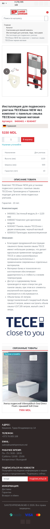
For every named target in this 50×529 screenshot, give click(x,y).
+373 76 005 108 (10, 436)
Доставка (6, 489)
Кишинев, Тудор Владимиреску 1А (19, 428)
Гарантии (6, 492)
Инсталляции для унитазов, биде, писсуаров (24, 33)
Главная (7, 25)
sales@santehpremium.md (14, 445)
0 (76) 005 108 (19, 3)
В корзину (28, 139)
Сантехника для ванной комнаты (19, 30)
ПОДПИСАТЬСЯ (37, 479)
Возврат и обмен (10, 495)
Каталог (9, 28)
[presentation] (6, 71)
